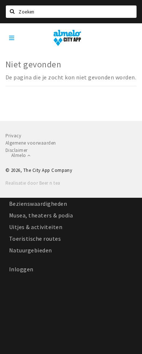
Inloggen (21, 269)
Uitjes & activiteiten (35, 227)
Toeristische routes (35, 238)
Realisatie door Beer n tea (32, 183)
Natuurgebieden (30, 250)
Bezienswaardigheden (38, 203)
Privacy (13, 136)
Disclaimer (16, 150)
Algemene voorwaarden (30, 143)
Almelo (19, 155)
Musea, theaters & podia (41, 215)
